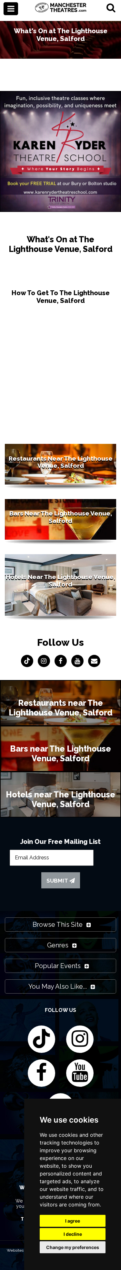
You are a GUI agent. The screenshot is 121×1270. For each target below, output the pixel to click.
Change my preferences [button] (72, 1247)
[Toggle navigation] (10, 8)
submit (57, 880)
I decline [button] (73, 1234)
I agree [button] (72, 1221)
